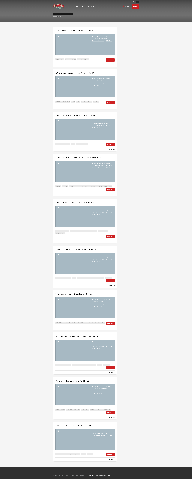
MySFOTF (132, 1)
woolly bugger (108, 186)
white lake (101, 322)
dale (74, 101)
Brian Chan (59, 322)
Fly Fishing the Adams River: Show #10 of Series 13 (76, 115)
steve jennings (107, 409)
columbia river (74, 186)
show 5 (94, 322)
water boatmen (60, 233)
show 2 (99, 409)
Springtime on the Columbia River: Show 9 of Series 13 (78, 157)
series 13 (80, 59)
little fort (70, 409)
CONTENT (135, 7)
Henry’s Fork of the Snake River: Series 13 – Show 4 (77, 336)
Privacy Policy (98, 475)
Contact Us (90, 475)
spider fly (91, 454)
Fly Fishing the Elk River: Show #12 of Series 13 (75, 30)
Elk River (68, 59)
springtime (100, 186)
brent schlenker (66, 101)
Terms (105, 475)
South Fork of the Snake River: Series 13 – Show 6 (76, 249)
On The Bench (81, 322)
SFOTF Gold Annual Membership (100, 38)
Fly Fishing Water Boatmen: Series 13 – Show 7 (75, 202)
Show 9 (87, 186)
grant (74, 59)
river (72, 454)
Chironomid (67, 322)
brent (58, 101)
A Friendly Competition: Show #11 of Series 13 (75, 73)
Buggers (59, 186)
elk (63, 59)
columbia (66, 186)
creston (59, 454)
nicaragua (77, 409)
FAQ (109, 475)
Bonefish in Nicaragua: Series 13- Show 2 (72, 381)
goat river (66, 454)
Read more (110, 60)
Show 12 (87, 59)
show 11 (96, 101)
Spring (93, 186)
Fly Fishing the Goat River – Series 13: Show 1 (74, 425)
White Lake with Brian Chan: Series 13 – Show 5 (75, 294)
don (58, 59)
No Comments (112, 64)
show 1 (84, 454)
